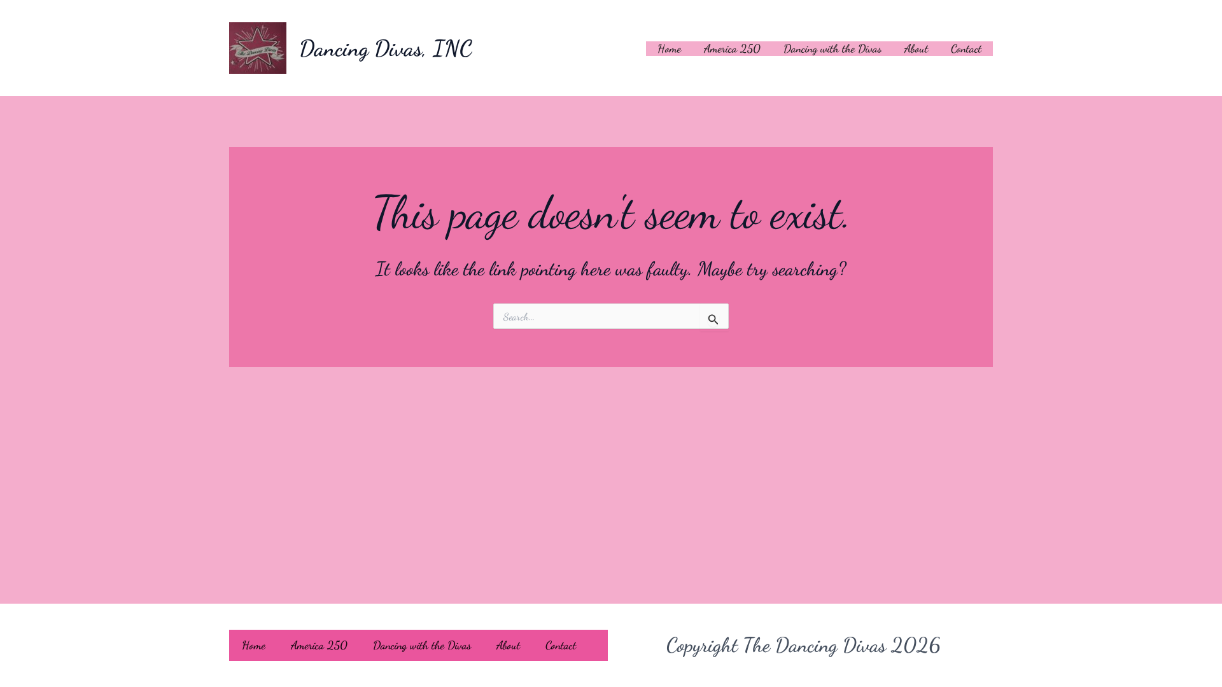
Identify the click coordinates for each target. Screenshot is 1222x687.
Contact (966, 48)
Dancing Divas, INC (385, 48)
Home (669, 48)
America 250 (732, 48)
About (916, 48)
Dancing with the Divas (832, 48)
